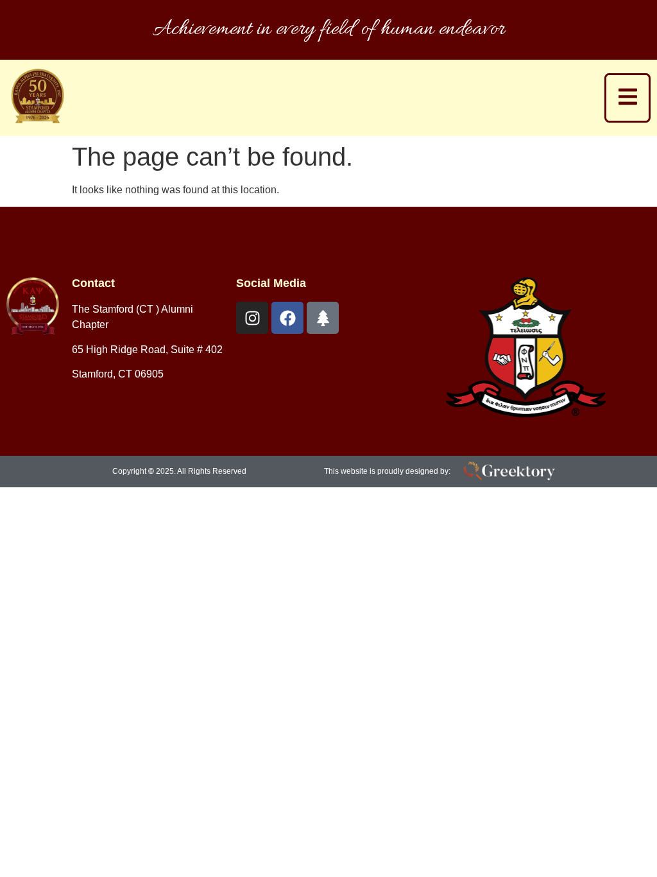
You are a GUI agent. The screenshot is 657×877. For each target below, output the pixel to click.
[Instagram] (252, 318)
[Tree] (323, 318)
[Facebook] (287, 318)
